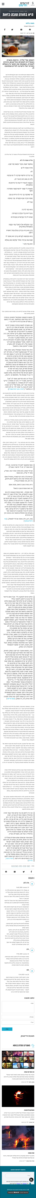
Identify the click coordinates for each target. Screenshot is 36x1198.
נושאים (22, 11)
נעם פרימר (11, 698)
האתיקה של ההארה (29, 1110)
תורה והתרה (31, 1153)
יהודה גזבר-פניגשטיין (16, 389)
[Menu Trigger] (3, 4)
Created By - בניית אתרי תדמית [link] (18, 1192)
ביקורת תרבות (14, 866)
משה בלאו (30, 23)
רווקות (28, 866)
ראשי (26, 11)
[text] (30, 30)
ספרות (24, 866)
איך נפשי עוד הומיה (29, 1072)
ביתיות (20, 866)
